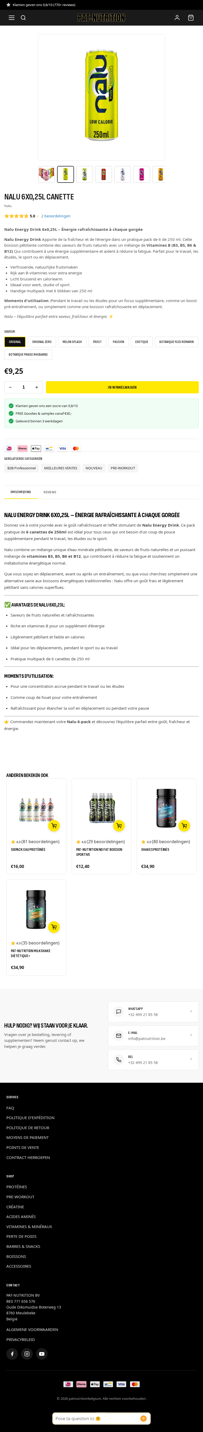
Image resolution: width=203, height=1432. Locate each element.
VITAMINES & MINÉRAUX (29, 1226)
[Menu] (11, 17)
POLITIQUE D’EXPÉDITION (30, 1117)
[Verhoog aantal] (37, 387)
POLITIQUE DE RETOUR (27, 1127)
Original (15, 342)
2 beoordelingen (56, 215)
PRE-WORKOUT (123, 468)
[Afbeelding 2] (65, 174)
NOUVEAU (94, 468)
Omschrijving (21, 492)
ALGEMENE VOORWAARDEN (32, 1329)
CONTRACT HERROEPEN (28, 1157)
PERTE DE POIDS (21, 1236)
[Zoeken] (23, 17)
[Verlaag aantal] (10, 387)
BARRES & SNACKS (23, 1246)
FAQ (10, 1107)
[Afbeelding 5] (122, 174)
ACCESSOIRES (18, 1266)
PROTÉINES (16, 1186)
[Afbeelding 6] (141, 174)
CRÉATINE (15, 1206)
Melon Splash (72, 342)
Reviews (50, 492)
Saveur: (10, 331)
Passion (118, 342)
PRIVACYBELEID (20, 1339)
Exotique (141, 342)
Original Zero (42, 342)
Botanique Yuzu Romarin (176, 342)
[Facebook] (12, 1354)
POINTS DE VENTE (22, 1147)
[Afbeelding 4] (103, 174)
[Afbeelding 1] (46, 174)
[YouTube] (42, 1354)
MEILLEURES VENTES (60, 468)
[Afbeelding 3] (84, 174)
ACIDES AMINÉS (21, 1216)
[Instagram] (27, 1354)
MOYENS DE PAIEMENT (27, 1137)
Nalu (8, 205)
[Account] (177, 17)
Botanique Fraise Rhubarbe (28, 354)
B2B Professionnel (21, 468)
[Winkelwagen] (191, 17)
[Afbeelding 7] (160, 174)
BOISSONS (16, 1256)
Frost (97, 342)
